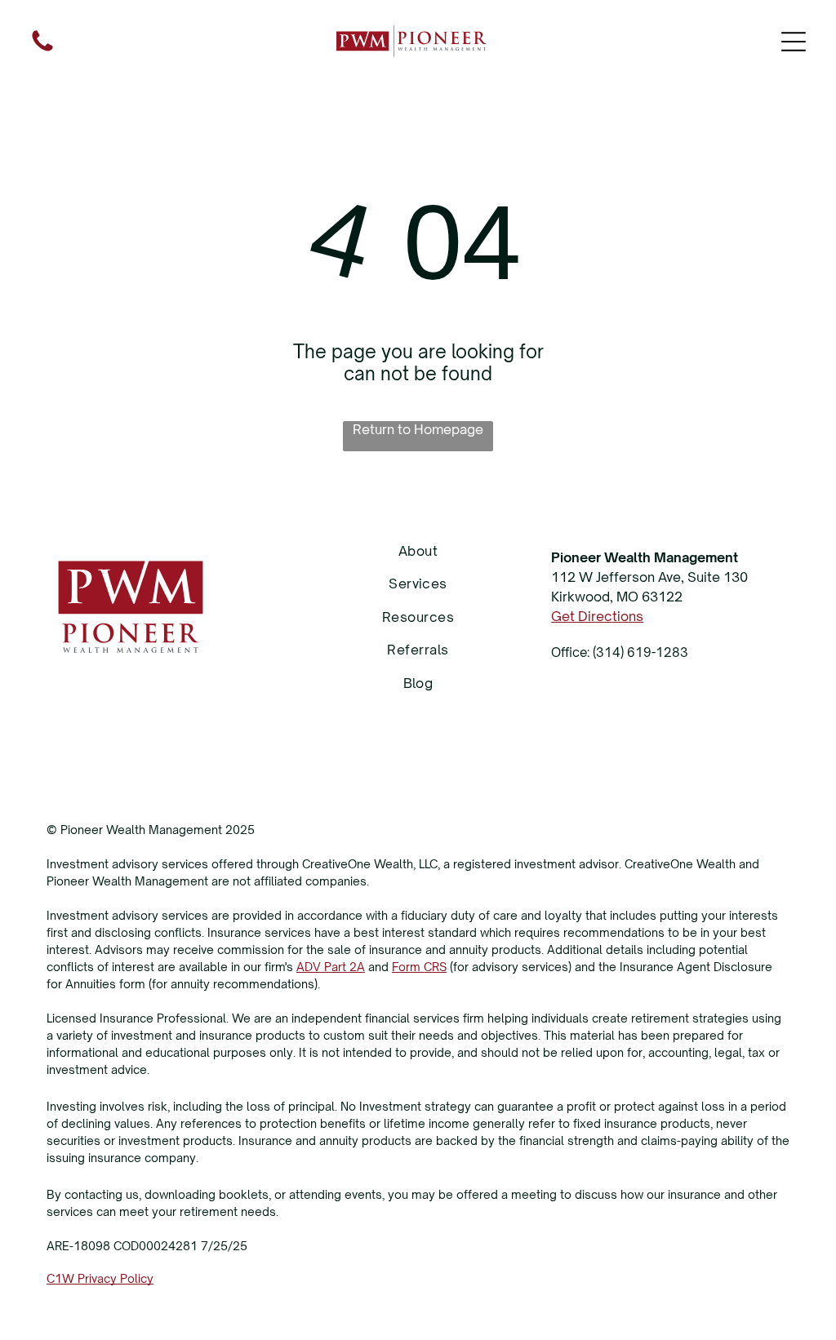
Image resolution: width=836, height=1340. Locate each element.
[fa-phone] (42, 50)
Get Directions (597, 616)
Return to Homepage (418, 429)
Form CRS (419, 967)
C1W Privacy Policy (100, 1278)
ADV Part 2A (330, 967)
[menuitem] (418, 551)
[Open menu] (793, 41)
